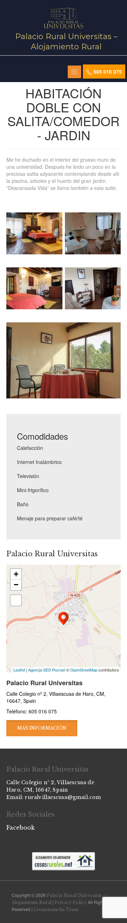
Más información (41, 728)
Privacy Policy (71, 902)
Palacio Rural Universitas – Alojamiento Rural (66, 41)
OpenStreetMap (83, 670)
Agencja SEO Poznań (46, 670)
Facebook (20, 827)
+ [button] (16, 574)
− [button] (16, 584)
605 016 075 (107, 71)
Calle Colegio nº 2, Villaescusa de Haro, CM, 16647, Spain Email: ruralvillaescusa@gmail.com (53, 789)
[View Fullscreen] (16, 600)
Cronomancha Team (56, 909)
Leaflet (19, 670)
